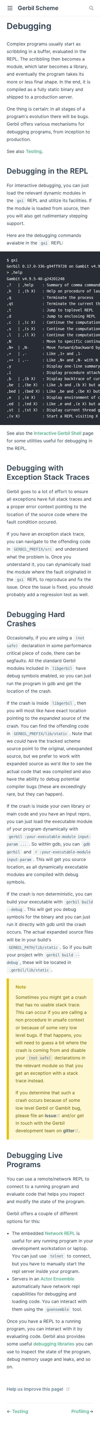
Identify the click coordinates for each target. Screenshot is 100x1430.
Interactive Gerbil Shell (57, 433)
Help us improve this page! (35, 1389)
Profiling (80, 1411)
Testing (34, 151)
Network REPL (60, 1233)
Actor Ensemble (57, 1279)
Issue (50, 1115)
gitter (68, 1130)
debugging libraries (53, 1344)
